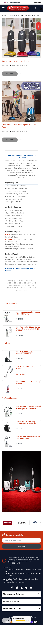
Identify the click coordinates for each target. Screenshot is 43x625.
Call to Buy (20, 374)
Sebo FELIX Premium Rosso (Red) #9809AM (28, 383)
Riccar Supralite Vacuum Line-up (16, 61)
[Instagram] (21, 587)
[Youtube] (31, 587)
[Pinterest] (26, 587)
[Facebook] (12, 587)
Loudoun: (8, 239)
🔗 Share (38, 26)
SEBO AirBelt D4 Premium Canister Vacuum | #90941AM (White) (28, 408)
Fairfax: (8, 235)
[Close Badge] (31, 617)
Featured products (9, 303)
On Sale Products (8, 343)
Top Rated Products (9, 398)
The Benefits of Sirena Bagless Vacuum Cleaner (19, 125)
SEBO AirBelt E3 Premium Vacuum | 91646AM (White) (28, 313)
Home (4, 15)
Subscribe (21, 546)
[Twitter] (17, 587)
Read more (9, 74)
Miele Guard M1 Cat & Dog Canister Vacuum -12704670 (26, 423)
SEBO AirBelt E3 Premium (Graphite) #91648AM (25, 353)
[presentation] (3, 522)
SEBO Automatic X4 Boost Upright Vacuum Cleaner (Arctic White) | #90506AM (28, 329)
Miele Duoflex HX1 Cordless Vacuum (26, 368)
